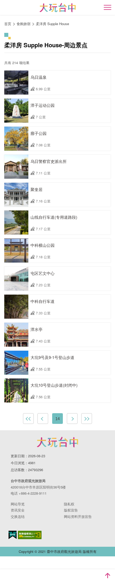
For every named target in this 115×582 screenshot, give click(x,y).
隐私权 (69, 503)
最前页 (28, 418)
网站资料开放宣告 (78, 516)
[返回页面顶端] (107, 575)
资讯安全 (18, 510)
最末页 (86, 418)
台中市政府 (57, 442)
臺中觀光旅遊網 (58, 7)
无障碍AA (30, 535)
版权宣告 (71, 510)
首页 (7, 23)
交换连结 (18, 516)
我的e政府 (13, 535)
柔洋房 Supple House (52, 23)
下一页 (72, 418)
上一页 (42, 418)
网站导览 (18, 503)
